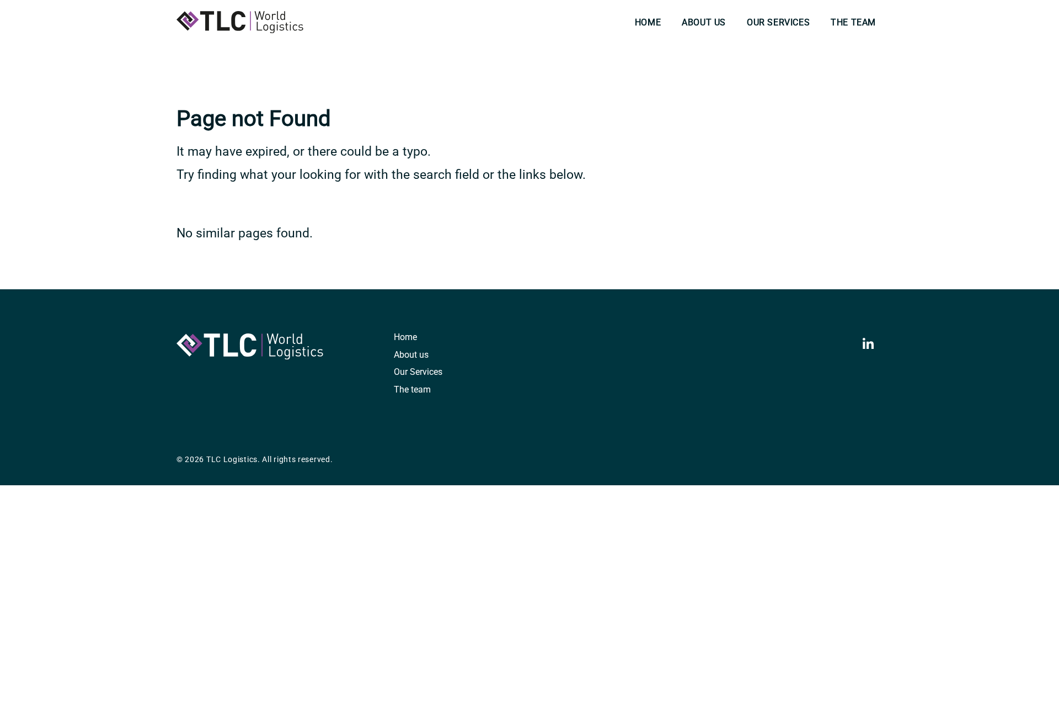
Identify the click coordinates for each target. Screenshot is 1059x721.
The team (853, 22)
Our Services (778, 22)
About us (704, 22)
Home (648, 22)
